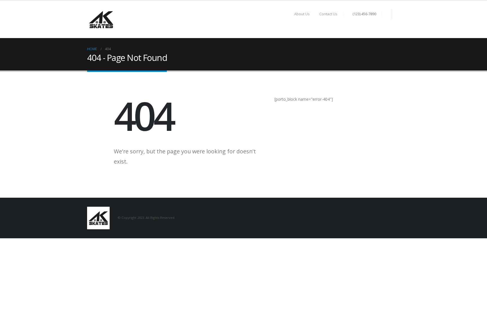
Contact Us (328, 14)
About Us (302, 14)
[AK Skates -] (101, 19)
